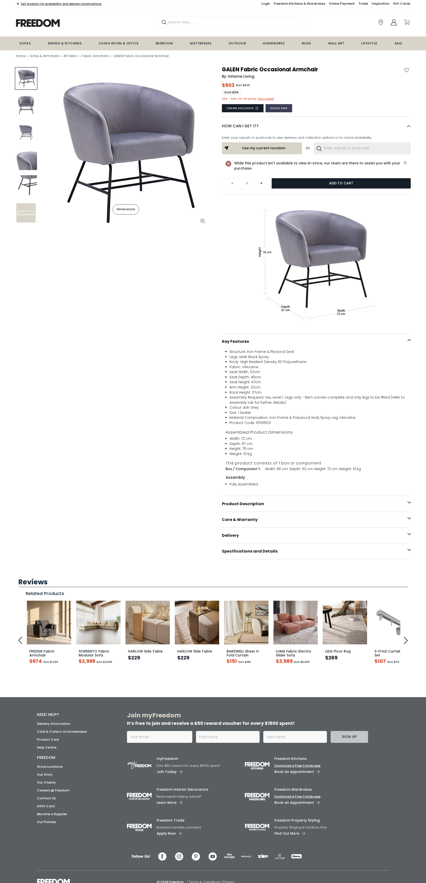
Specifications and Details (250, 551)
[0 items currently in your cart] (406, 22)
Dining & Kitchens (65, 43)
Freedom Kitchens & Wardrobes (299, 3)
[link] (381, 22)
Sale (398, 43)
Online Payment (342, 3)
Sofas (25, 43)
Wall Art (336, 43)
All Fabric (71, 56)
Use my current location (263, 148)
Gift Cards (401, 3)
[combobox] (362, 148)
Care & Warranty (240, 519)
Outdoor (237, 43)
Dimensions (126, 209)
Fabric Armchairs (95, 56)
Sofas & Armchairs (44, 56)
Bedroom (164, 43)
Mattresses (201, 43)
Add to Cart (341, 183)
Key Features (235, 341)
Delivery (230, 535)
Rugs (306, 43)
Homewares (273, 43)
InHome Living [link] (241, 76)
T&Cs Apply (265, 99)
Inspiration (380, 3)
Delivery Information (53, 877)
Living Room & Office (119, 43)
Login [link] (265, 3)
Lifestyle (369, 43)
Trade (363, 3)
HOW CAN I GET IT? (240, 126)
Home (21, 56)
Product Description (243, 504)
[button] (316, 126)
